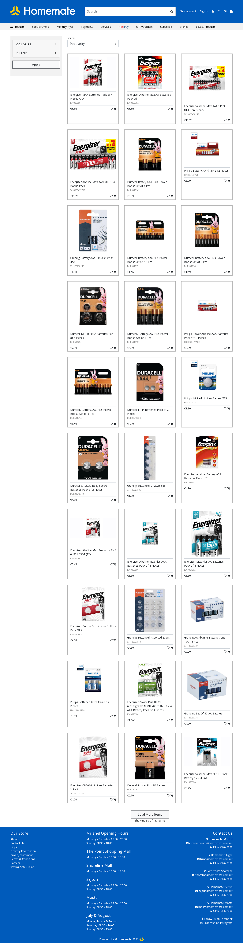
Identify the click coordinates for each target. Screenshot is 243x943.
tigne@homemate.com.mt (216, 859)
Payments (87, 26)
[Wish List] (218, 11)
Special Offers (40, 26)
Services (106, 26)
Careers (15, 863)
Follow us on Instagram (218, 923)
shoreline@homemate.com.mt (214, 875)
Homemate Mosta (221, 903)
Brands (184, 26)
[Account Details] (211, 11)
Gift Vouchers (144, 26)
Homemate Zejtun (221, 887)
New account (188, 11)
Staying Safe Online (22, 867)
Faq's (13, 847)
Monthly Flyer (65, 26)
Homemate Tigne (221, 855)
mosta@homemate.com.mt (215, 907)
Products (18, 26)
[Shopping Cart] (224, 11)
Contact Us (17, 843)
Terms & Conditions (22, 859)
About (14, 839)
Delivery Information (23, 851)
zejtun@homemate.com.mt (216, 891)
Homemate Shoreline (219, 871)
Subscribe (166, 26)
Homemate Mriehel (220, 839)
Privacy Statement (21, 855)
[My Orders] (230, 11)
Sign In (204, 11)
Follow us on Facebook (218, 919)
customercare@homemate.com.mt (211, 843)
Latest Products (205, 26)
